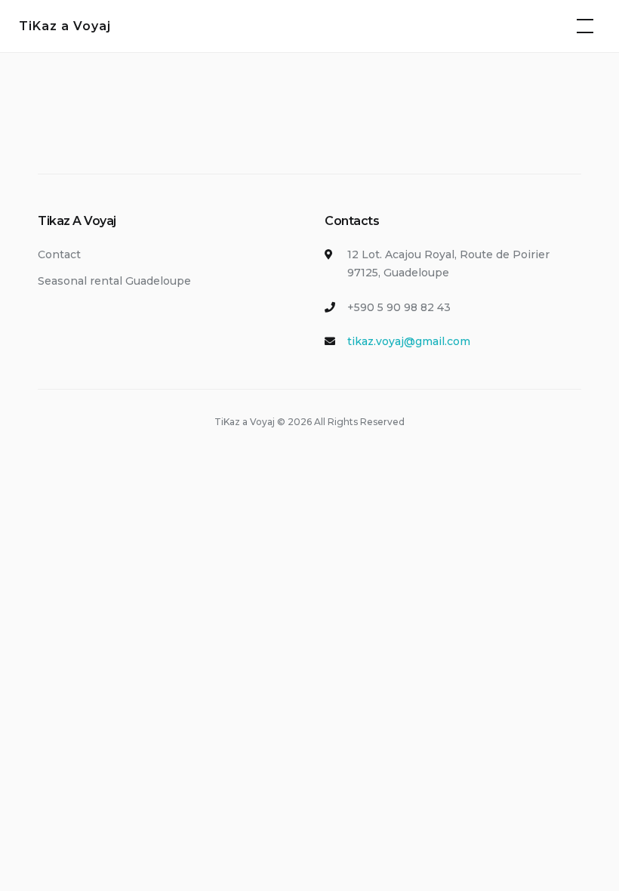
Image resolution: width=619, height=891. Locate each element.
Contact (59, 254)
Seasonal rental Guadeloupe (114, 281)
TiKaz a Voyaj (65, 26)
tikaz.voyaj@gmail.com (408, 341)
